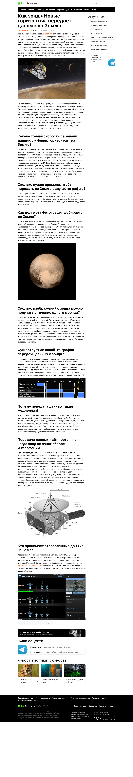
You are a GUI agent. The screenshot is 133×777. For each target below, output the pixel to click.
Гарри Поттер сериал (98, 50)
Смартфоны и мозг (26, 698)
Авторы (83, 706)
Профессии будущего (98, 21)
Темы (76, 706)
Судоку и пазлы (96, 33)
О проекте (93, 706)
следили (48, 34)
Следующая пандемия (27, 700)
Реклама (111, 706)
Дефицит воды (63, 10)
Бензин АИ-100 (90, 10)
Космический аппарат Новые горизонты (31, 623)
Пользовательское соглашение (80, 716)
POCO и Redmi (76, 10)
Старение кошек (42, 698)
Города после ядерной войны (101, 37)
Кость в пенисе (96, 29)
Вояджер (40, 10)
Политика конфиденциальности (80, 714)
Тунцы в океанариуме (80, 698)
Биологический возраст (99, 25)
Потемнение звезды (97, 41)
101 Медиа (106, 714)
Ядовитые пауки (99, 698)
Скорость (49, 623)
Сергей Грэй (23, 30)
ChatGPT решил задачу (99, 46)
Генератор (50, 10)
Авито (23, 10)
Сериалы (31, 10)
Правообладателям (76, 718)
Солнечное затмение (60, 698)
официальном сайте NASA (29, 566)
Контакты (102, 706)
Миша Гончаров (104, 712)
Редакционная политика (78, 712)
